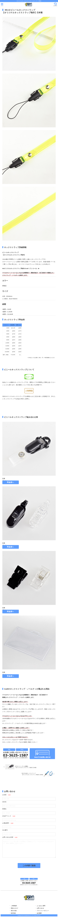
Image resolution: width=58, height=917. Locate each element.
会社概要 (39, 913)
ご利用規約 (14, 905)
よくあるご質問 (41, 905)
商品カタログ (14, 908)
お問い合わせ (40, 908)
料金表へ (10, 482)
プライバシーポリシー (43, 910)
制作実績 (13, 913)
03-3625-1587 (29, 883)
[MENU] (2, 4)
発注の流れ (14, 910)
